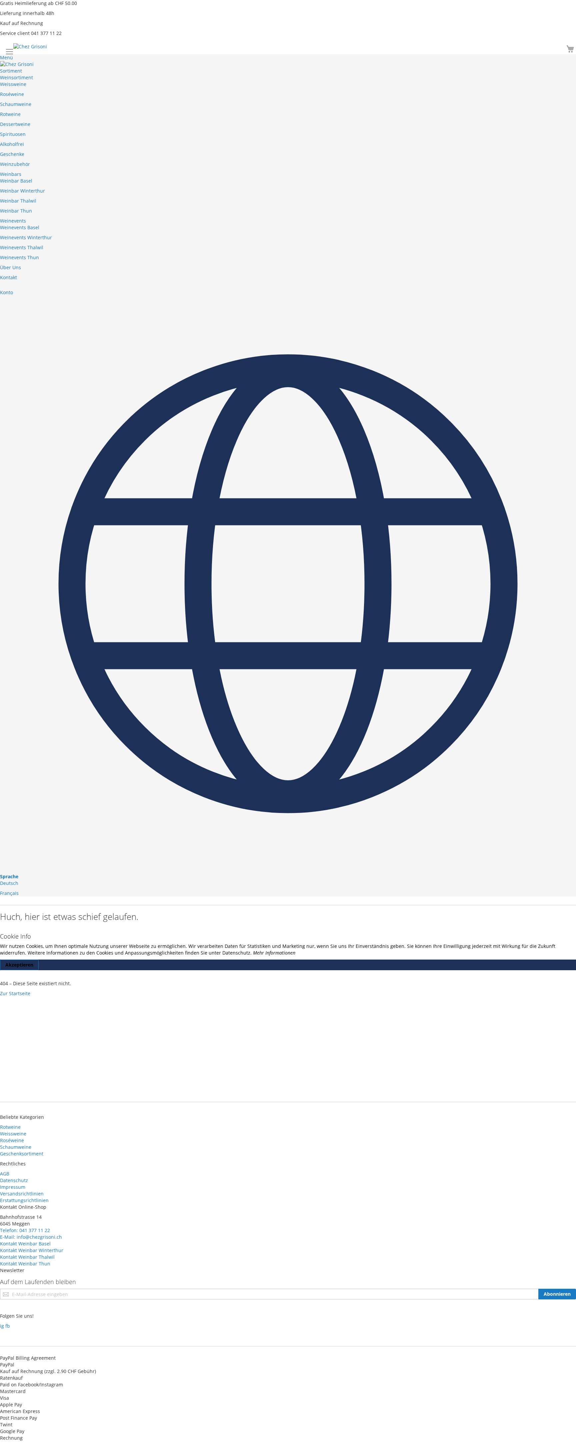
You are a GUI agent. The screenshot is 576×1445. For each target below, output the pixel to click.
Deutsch (9, 883)
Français (9, 893)
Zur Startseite (15, 993)
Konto (6, 292)
